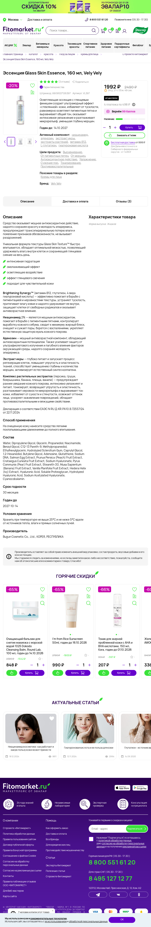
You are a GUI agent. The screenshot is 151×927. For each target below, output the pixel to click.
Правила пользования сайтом (19, 839)
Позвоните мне (131, 19)
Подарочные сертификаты (122, 45)
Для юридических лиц (58, 844)
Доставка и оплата (40, 19)
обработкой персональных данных (88, 921)
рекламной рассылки (134, 846)
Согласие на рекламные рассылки (22, 870)
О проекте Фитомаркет (135, 54)
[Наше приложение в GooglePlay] (140, 788)
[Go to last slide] (5, 142)
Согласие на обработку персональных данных (16, 863)
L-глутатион (48, 145)
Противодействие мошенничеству (65, 850)
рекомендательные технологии (48, 918)
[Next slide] (36, 142)
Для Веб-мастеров (13, 890)
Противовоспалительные (57, 166)
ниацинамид (80, 135)
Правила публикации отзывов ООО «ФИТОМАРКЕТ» (19, 883)
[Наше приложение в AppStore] (122, 788)
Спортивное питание (90, 45)
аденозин (47, 138)
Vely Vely (56, 183)
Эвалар (26, 45)
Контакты (8, 876)
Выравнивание (72, 152)
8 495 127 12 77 (110, 878)
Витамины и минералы (42, 45)
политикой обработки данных (114, 840)
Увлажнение (87, 159)
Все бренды (52, 839)
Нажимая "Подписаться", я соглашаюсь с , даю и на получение (121, 842)
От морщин (78, 156)
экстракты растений (54, 142)
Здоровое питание (106, 45)
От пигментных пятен (54, 156)
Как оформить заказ (57, 828)
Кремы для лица (51, 177)
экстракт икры (65, 138)
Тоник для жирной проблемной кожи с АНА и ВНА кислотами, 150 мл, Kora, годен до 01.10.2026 (115, 644)
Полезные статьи (55, 871)
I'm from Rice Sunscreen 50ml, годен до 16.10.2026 (69, 640)
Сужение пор (49, 163)
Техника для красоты (74, 45)
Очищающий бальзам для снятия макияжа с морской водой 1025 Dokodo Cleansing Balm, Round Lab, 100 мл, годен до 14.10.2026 (24, 646)
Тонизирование (71, 163)
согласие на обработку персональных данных (120, 845)
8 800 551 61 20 (99, 19)
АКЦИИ (9, 45)
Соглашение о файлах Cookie (19, 855)
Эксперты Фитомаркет (58, 865)
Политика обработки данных (19, 833)
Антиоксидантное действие (59, 159)
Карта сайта (10, 896)
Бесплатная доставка (123, 142)
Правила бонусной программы (20, 850)
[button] (11, 141)
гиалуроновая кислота (73, 145)
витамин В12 (78, 142)
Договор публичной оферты (18, 844)
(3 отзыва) (64, 81)
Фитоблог (138, 45)
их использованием (56, 921)
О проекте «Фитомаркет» (17, 828)
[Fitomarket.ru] (23, 30)
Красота (59, 45)
